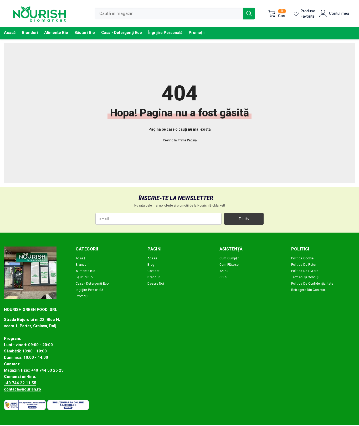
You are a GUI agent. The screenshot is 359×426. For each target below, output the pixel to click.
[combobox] (169, 13)
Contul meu (339, 14)
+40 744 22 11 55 (20, 383)
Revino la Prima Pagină (180, 140)
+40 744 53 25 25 (47, 370)
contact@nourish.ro (22, 389)
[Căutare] (175, 13)
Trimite (244, 218)
